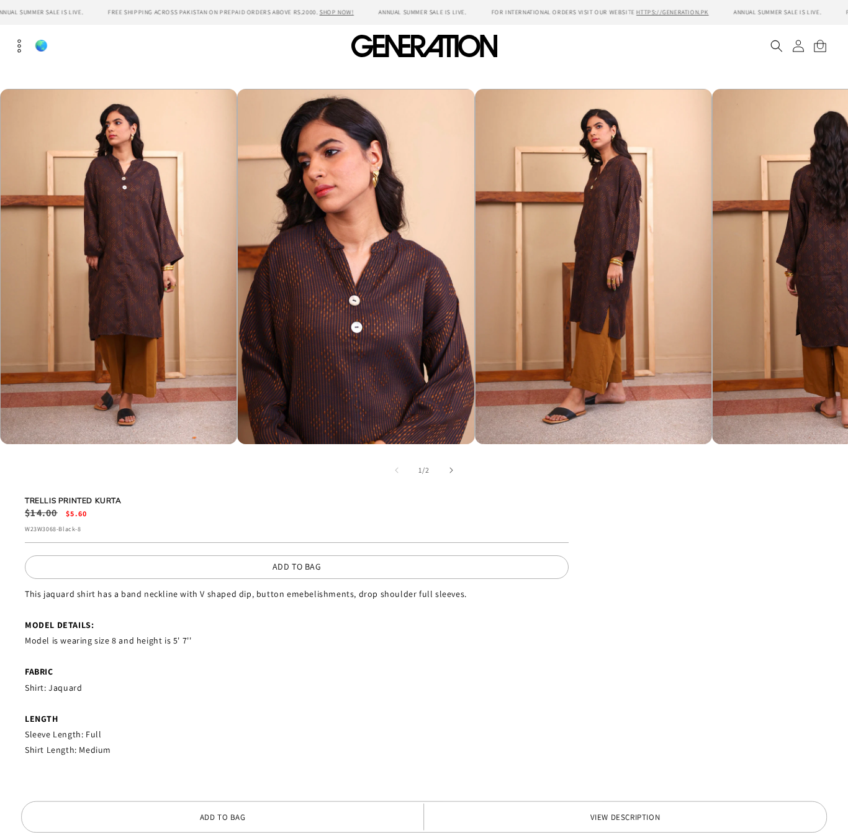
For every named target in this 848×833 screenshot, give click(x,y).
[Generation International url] (424, 45)
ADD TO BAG (297, 566)
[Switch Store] (41, 46)
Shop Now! (337, 12)
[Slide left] (396, 470)
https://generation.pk (672, 12)
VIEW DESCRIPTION (625, 817)
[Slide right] (451, 470)
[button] (776, 46)
